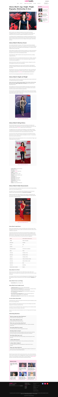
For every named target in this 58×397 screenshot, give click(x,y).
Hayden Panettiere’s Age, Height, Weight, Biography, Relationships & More (31, 378)
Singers (26, 387)
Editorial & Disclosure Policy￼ (36, 386)
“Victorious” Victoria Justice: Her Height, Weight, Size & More (13, 378)
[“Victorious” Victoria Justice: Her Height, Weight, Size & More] (14, 374)
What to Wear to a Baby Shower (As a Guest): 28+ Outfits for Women (45, 19)
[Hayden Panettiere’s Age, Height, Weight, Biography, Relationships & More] (31, 374)
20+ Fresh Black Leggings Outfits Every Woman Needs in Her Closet (45, 15)
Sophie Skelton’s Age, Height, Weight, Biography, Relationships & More (23, 378)
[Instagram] (45, 384)
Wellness (34, 3)
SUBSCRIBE (46, 3)
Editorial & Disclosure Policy (28, 393)
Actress (16, 171)
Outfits (21, 3)
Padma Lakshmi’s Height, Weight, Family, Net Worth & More (13, 364)
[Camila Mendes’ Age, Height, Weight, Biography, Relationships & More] (31, 365)
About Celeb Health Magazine (36, 383)
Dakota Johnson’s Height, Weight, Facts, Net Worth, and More (22, 369)
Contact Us (35, 384)
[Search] (48, 3)
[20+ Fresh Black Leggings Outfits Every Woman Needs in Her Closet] (40, 15)
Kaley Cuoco (20, 71)
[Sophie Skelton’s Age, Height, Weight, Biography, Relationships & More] (23, 374)
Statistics (38, 3)
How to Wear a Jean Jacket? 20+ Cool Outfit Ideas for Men (45, 10)
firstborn (19, 127)
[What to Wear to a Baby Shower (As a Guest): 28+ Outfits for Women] (40, 20)
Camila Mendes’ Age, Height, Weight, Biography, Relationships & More (31, 369)
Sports (26, 388)
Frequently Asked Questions (35, 387)
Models (26, 386)
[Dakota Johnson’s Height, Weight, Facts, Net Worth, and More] (23, 365)
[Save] (28, 95)
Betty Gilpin (34, 356)
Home (18, 3)
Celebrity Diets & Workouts (28, 3)
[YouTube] (47, 384)
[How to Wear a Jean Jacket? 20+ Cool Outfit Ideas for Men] (40, 10)
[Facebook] (43, 384)
